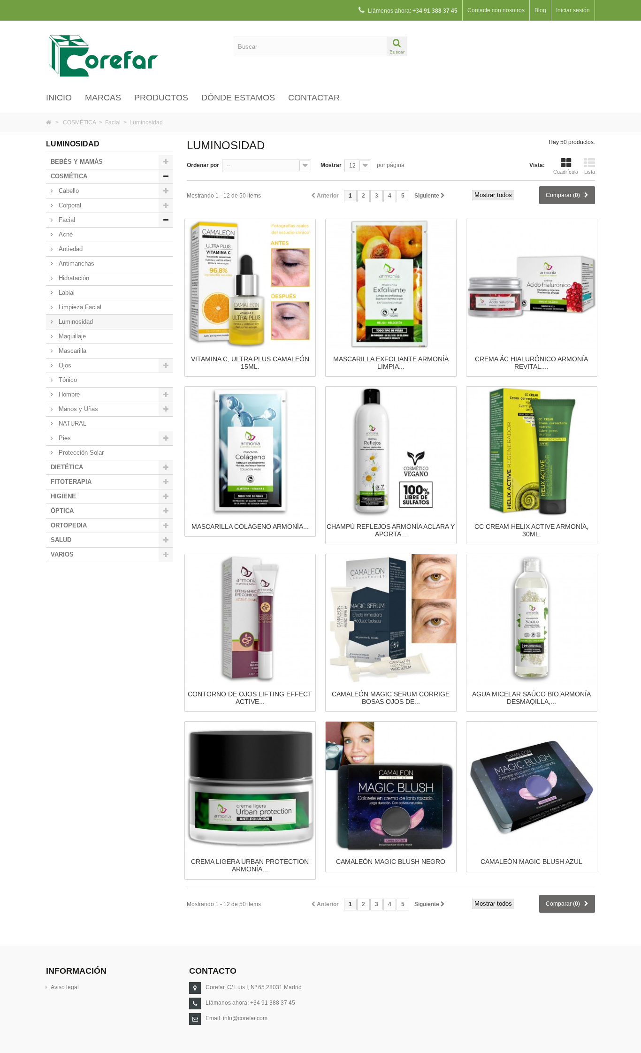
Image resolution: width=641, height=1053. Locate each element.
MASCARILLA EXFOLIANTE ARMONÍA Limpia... (391, 362)
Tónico (67, 379)
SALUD (61, 539)
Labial (66, 292)
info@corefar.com (245, 1018)
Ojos (64, 365)
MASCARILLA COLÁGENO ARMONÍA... (250, 526)
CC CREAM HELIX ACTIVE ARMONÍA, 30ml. (531, 530)
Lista (589, 172)
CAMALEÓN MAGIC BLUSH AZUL (531, 861)
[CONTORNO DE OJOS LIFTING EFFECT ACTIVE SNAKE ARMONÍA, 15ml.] (250, 619)
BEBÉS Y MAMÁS (77, 161)
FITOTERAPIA (71, 481)
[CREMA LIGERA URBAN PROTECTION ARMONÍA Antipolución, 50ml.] (250, 787)
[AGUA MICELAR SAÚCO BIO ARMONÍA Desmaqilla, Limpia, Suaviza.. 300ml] (531, 619)
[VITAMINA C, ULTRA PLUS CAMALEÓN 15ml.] (250, 284)
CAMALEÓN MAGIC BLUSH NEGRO (390, 861)
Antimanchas (75, 263)
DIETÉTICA (67, 467)
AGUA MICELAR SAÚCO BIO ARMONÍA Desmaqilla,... (531, 697)
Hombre (68, 394)
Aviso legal (65, 987)
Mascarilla (71, 350)
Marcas (103, 97)
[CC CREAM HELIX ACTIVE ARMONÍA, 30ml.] (531, 451)
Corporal (69, 205)
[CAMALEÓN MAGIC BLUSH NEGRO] (391, 787)
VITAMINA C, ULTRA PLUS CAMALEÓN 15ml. (250, 362)
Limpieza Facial (79, 307)
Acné (65, 234)
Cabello (68, 190)
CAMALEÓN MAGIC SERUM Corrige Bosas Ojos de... (391, 697)
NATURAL (71, 423)
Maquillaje (71, 336)
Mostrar (331, 165)
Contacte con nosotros (496, 10)
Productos (161, 97)
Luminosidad (75, 321)
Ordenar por (203, 165)
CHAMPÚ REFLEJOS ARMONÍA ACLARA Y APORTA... (391, 530)
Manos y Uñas (77, 408)
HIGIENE (63, 496)
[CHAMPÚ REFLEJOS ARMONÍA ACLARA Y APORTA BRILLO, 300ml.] (391, 451)
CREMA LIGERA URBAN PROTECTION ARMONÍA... (250, 865)
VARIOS (62, 554)
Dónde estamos (238, 97)
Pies (64, 438)
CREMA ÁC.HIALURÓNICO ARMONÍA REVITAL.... (531, 362)
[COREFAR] (133, 55)
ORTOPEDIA (69, 525)
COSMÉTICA (79, 122)
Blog (540, 10)
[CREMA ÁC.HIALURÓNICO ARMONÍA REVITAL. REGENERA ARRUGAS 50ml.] (531, 284)
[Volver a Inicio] (48, 122)
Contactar (314, 97)
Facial (113, 122)
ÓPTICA (62, 510)
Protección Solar (80, 452)
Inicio (59, 97)
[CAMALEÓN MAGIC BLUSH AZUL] (531, 787)
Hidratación (73, 278)
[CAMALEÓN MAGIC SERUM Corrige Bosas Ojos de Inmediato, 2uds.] (391, 619)
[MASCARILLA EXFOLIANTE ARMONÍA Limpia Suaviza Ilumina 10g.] (391, 284)
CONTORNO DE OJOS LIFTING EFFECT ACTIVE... (250, 697)
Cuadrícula (565, 172)
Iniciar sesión (573, 10)
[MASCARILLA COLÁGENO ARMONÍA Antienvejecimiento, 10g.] (250, 451)
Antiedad (70, 248)
